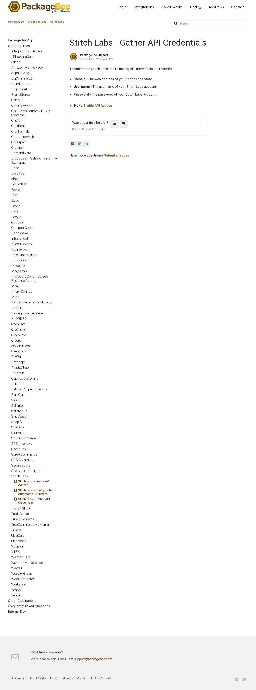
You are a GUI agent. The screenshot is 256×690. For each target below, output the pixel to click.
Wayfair (16, 568)
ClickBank (18, 126)
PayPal (16, 357)
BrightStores (20, 95)
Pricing (195, 7)
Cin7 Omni (18, 120)
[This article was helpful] (114, 124)
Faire (14, 211)
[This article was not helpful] (124, 124)
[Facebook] (73, 144)
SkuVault (17, 433)
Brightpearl (19, 89)
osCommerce (21, 346)
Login (122, 7)
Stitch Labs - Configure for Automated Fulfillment (35, 492)
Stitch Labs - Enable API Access (34, 483)
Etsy (14, 195)
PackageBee (16, 21)
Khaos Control (21, 244)
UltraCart (17, 535)
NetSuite (17, 308)
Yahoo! (16, 590)
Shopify (16, 422)
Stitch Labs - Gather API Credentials (34, 501)
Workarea (18, 584)
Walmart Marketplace (27, 563)
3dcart (16, 62)
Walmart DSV (21, 557)
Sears (15, 400)
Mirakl (15, 286)
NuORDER (19, 319)
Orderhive (18, 329)
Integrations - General (27, 51)
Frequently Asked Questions (29, 606)
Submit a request (117, 155)
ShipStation (19, 416)
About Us (216, 7)
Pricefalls (18, 373)
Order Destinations (22, 601)
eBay (15, 179)
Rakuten (17, 384)
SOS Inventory (21, 444)
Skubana (17, 427)
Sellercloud (19, 411)
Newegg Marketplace (27, 313)
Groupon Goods (22, 228)
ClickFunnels (20, 131)
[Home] (39, 7)
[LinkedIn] (86, 144)
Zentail (16, 595)
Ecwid (15, 190)
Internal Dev (17, 611)
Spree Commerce (24, 454)
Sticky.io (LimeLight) (26, 471)
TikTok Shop (20, 508)
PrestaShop (20, 368)
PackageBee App (20, 40)
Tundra (16, 530)
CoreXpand (19, 142)
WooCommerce (23, 579)
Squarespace (21, 465)
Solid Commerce (23, 438)
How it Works (171, 7)
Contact (237, 7)
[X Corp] (79, 144)
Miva (14, 297)
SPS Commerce (23, 460)
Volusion (17, 546)
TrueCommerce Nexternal (30, 524)
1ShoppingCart (22, 57)
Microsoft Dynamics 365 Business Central (29, 278)
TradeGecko (20, 514)
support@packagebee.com (93, 659)
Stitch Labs (57, 21)
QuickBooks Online (24, 378)
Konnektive (19, 249)
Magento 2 (19, 271)
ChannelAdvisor (22, 105)
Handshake (19, 233)
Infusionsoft (20, 238)
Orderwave (19, 335)
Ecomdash (19, 184)
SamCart (17, 395)
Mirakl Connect (22, 291)
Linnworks (18, 260)
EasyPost (18, 173)
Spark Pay (18, 449)
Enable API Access (97, 106)
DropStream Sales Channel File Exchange (34, 160)
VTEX (15, 552)
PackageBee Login (101, 678)
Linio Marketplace (24, 255)
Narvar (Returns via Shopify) (31, 302)
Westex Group (21, 573)
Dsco (15, 168)
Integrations (144, 7)
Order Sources (37, 21)
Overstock (18, 351)
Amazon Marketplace (27, 67)
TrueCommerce (22, 519)
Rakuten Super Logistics (29, 389)
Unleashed (18, 541)
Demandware (21, 153)
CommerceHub (22, 137)
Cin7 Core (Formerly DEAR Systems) (30, 113)
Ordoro (16, 340)
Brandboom (20, 84)
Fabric (15, 206)
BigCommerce (21, 78)
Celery (15, 100)
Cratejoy (17, 148)
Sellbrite (17, 406)
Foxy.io (16, 217)
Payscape (18, 362)
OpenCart (18, 324)
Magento (18, 266)
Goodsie (17, 222)
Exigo (15, 200)
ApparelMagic (21, 73)
